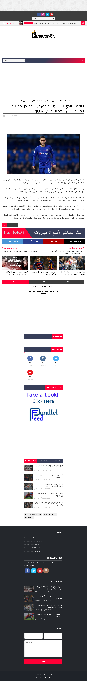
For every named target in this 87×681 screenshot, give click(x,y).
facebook (70, 281)
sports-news (20, 23)
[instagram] (43, 14)
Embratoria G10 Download (33, 547)
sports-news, (21, 115)
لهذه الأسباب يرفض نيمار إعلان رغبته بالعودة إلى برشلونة (49, 494)
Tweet (15, 241)
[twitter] (47, 14)
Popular (44, 461)
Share (35, 241)
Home (5, 100)
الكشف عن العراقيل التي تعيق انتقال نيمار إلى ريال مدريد (49, 503)
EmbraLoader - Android (32, 544)
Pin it (57, 241)
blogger (15, 281)
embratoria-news (33, 514)
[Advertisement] (41, 5)
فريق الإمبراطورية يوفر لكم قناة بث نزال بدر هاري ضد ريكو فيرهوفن (47, 23)
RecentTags (30, 461)
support (29, 518)
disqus (43, 281)
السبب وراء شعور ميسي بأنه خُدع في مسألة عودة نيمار (43, 273)
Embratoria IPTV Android (32, 537)
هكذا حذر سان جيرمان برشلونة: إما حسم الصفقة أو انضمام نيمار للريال (73, 273)
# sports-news (12, 225)
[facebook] (39, 14)
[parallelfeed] (34, 13)
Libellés (56, 461)
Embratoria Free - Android (33, 541)
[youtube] (51, 14)
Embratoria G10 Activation (33, 551)
